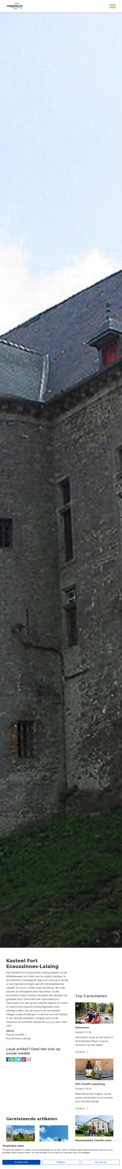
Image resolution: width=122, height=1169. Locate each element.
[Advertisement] (37, 1092)
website (50, 1022)
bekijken (80, 1051)
